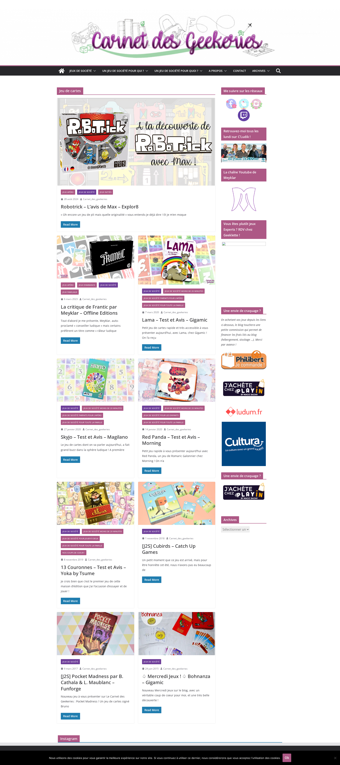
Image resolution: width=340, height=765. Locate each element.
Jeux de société (80, 71)
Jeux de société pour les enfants (161, 415)
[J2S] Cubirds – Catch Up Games (169, 549)
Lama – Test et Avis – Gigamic (174, 319)
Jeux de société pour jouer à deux (80, 538)
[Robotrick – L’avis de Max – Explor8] (136, 142)
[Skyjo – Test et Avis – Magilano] (95, 380)
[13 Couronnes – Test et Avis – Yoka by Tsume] (95, 503)
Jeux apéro (68, 192)
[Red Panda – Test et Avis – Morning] (176, 380)
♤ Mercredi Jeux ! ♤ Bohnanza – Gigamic (176, 679)
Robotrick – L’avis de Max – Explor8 (100, 206)
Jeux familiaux (69, 292)
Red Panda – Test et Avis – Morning (171, 440)
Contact (239, 71)
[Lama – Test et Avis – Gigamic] (176, 260)
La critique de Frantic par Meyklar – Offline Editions (89, 309)
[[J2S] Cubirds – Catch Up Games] (176, 503)
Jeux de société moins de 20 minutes (184, 291)
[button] (94, 71)
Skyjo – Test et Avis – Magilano (94, 437)
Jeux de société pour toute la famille (164, 305)
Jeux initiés (105, 192)
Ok (287, 758)
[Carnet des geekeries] (170, 12)
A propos (216, 71)
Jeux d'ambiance (87, 285)
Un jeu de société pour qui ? (123, 71)
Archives (258, 71)
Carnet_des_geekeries (95, 199)
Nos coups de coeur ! (73, 552)
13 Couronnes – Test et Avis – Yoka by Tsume (93, 570)
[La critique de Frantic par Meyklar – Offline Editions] (95, 257)
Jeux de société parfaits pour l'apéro (163, 298)
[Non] (335, 758)
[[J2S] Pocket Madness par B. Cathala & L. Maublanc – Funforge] (95, 633)
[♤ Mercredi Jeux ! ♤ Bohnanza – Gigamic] (176, 633)
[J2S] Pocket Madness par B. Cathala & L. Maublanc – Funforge (92, 682)
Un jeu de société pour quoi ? (176, 71)
